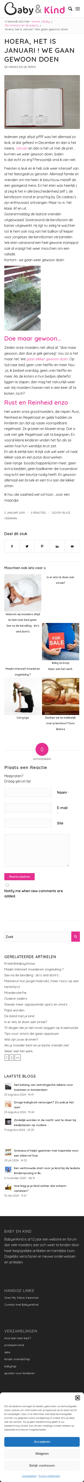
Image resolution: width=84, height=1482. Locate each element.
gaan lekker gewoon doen (47, 359)
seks (7, 1352)
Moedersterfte (15, 993)
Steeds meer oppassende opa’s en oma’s (35, 1004)
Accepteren (42, 1441)
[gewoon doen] (42, 102)
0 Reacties (38, 512)
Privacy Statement (49, 1475)
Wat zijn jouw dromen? (21, 1039)
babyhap (10, 1366)
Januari (21, 148)
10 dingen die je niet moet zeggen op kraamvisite (41, 1028)
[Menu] (77, 8)
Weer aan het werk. (18, 1051)
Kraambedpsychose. (20, 963)
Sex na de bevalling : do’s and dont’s (31, 975)
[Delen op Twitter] (27, 546)
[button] (77, 1398)
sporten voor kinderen (19, 1373)
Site (60, 823)
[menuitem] (68, 8)
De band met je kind (19, 1016)
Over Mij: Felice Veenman (21, 1297)
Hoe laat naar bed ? (17, 1338)
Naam (63, 792)
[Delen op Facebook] (12, 546)
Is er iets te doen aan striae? (25, 1022)
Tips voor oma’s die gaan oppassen (31, 1033)
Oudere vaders (15, 998)
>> (17, 1058)
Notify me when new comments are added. (33, 893)
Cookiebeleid (29, 1475)
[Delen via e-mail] (72, 546)
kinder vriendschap (17, 1359)
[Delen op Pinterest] (42, 546)
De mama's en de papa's (20, 67)
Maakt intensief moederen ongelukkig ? (34, 969)
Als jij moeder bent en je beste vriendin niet (36, 1045)
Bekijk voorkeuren (42, 1465)
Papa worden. (14, 1010)
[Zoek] (68, 8)
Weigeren (42, 1453)
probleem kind (14, 1345)
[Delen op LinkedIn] (57, 546)
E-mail (62, 810)
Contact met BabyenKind (21, 1304)
